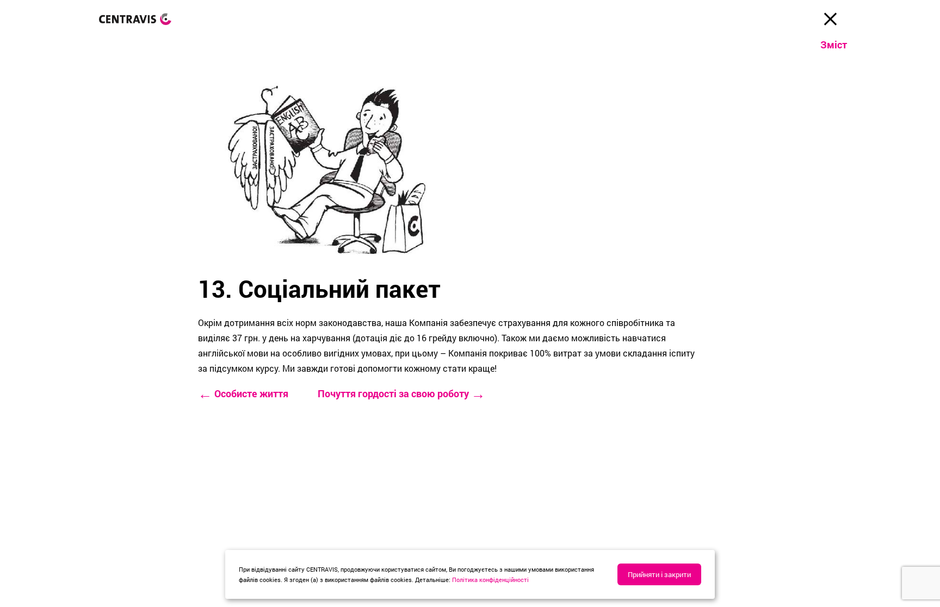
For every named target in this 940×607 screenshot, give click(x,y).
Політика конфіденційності (490, 579)
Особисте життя (243, 393)
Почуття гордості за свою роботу (401, 393)
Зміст (833, 44)
